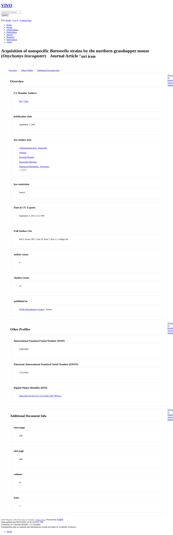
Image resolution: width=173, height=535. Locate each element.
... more (23, 170)
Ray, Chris (23, 101)
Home (8, 20)
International (11, 39)
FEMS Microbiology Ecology (32, 309)
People (9, 27)
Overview (13, 70)
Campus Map (25, 20)
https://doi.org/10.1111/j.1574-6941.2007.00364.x (40, 396)
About (9, 42)
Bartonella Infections (28, 162)
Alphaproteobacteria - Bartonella (33, 148)
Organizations (12, 30)
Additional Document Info (48, 70)
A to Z (15, 20)
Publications (11, 32)
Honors (9, 35)
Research (10, 37)
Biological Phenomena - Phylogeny (34, 166)
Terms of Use (40, 520)
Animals (22, 153)
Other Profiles (27, 70)
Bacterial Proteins (26, 157)
